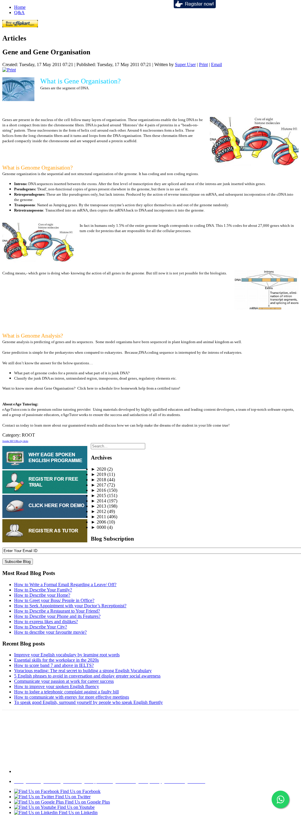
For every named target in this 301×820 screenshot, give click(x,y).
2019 (98, 474)
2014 (98, 500)
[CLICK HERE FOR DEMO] (44, 516)
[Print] (9, 69)
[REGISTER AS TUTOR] (44, 540)
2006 (98, 521)
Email (216, 64)
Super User (185, 64)
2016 (98, 490)
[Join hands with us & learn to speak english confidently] (195, 6)
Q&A (19, 12)
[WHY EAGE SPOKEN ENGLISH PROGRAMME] (44, 467)
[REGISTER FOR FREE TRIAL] (44, 491)
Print (203, 64)
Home (20, 7)
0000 (98, 527)
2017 (98, 484)
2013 (98, 506)
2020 (98, 469)
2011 (98, 516)
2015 (98, 495)
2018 (98, 479)
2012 (98, 511)
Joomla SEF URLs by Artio (15, 441)
